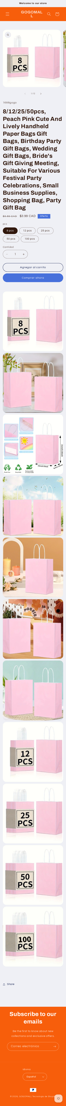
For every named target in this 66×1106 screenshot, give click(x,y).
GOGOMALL (25, 1096)
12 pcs (27, 230)
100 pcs (30, 239)
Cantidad (8, 247)
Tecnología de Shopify (44, 1096)
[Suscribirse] (55, 1046)
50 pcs (11, 239)
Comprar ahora (33, 277)
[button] (7, 14)
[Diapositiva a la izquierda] (25, 94)
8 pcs (10, 230)
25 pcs (45, 230)
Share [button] (10, 984)
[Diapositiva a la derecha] (41, 94)
